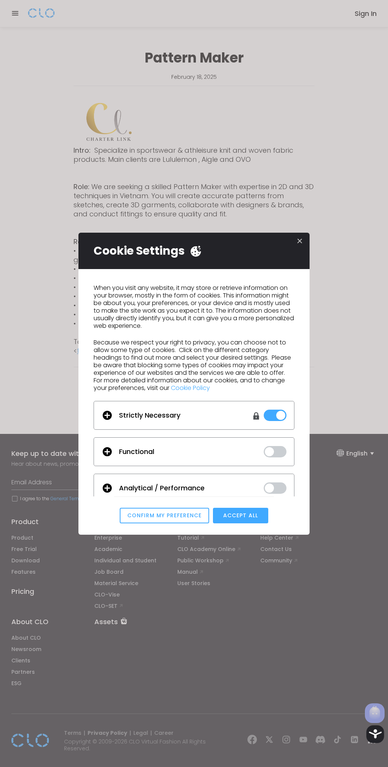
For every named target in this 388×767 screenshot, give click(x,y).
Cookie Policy (190, 388)
